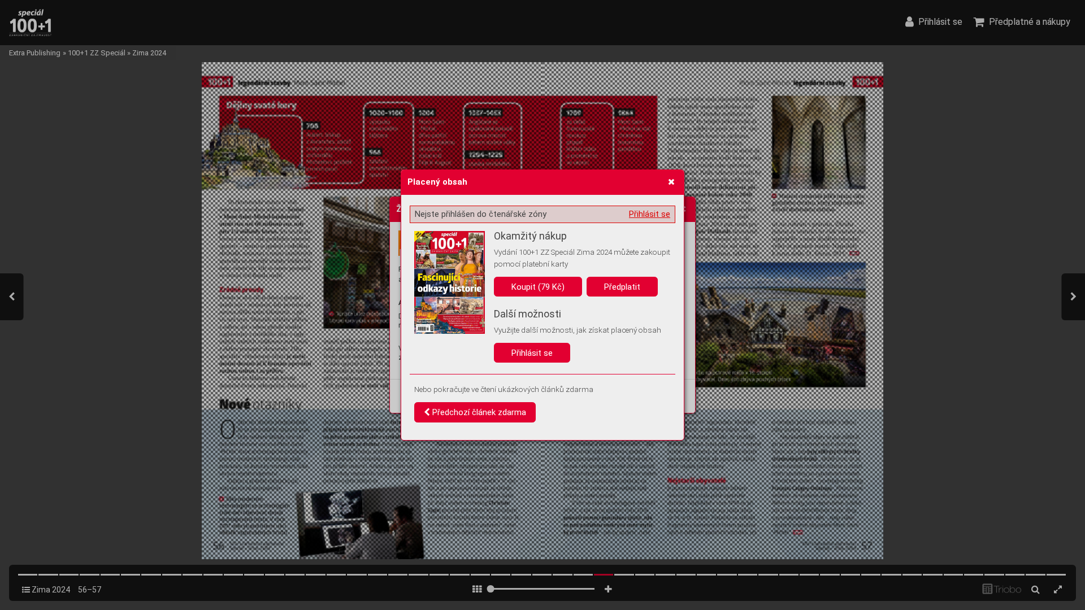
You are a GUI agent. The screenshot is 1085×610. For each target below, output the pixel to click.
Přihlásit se (649, 214)
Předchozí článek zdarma (478, 412)
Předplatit (622, 287)
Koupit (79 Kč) (538, 287)
